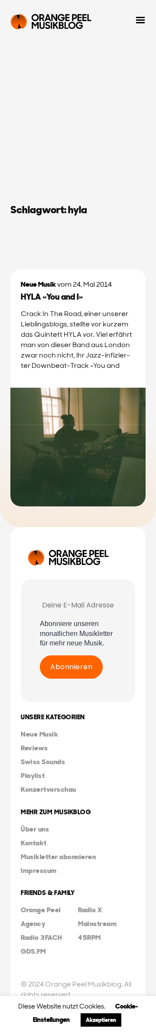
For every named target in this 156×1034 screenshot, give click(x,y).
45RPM (89, 937)
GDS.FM (33, 951)
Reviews (34, 748)
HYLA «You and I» (52, 296)
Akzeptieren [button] (101, 1020)
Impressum (39, 870)
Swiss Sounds (43, 761)
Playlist (33, 775)
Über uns (35, 829)
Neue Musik (38, 284)
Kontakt (34, 842)
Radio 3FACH (41, 937)
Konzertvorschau (48, 789)
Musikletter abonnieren (58, 856)
